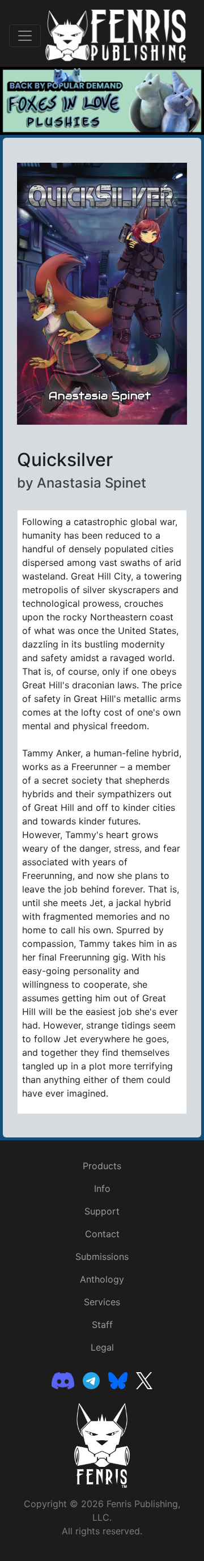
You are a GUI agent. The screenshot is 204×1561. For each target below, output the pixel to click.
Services (102, 1302)
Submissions (102, 1256)
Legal (102, 1347)
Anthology (102, 1279)
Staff (102, 1324)
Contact (102, 1234)
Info (102, 1188)
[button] (15, 101)
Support (102, 1211)
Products (102, 1165)
